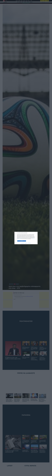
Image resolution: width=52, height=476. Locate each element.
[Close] (36, 233)
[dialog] (26, 238)
